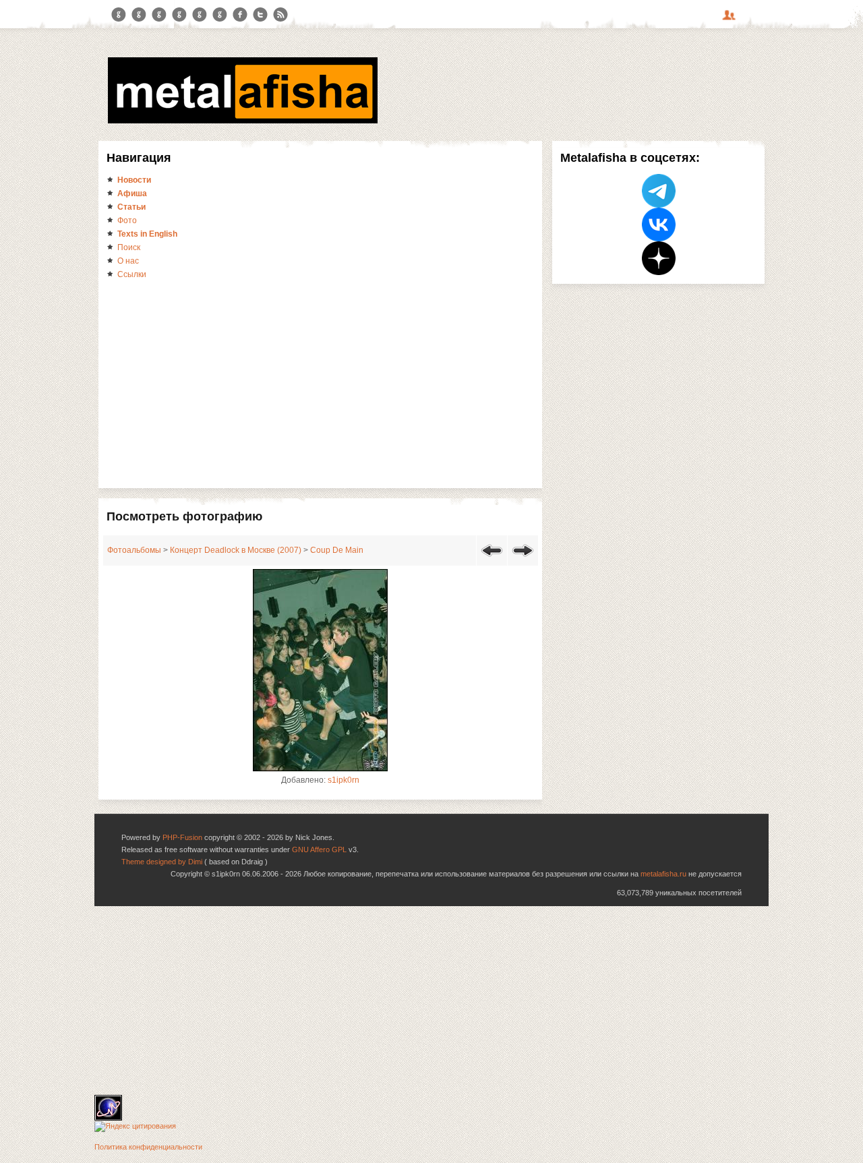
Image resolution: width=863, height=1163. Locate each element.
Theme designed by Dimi (161, 862)
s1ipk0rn (343, 780)
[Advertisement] (320, 383)
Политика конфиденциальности (148, 1147)
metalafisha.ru (663, 874)
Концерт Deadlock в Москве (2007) (235, 550)
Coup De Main (336, 550)
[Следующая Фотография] (523, 559)
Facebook (240, 14)
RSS (280, 14)
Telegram (118, 14)
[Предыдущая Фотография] (492, 559)
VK (159, 14)
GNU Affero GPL (319, 849)
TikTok (219, 14)
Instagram (138, 14)
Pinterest (199, 14)
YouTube (179, 14)
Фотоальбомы (134, 550)
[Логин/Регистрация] (731, 19)
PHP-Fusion (182, 837)
